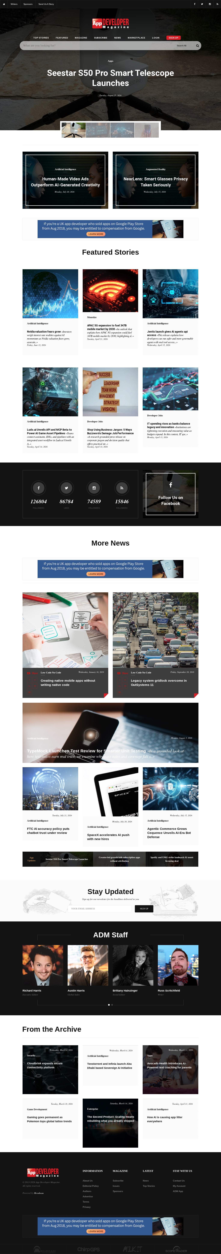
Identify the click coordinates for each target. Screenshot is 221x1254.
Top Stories (41, 38)
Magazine (81, 38)
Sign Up (173, 38)
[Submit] (197, 45)
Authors (87, 1191)
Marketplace (136, 38)
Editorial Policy (91, 1186)
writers (14, 4)
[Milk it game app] (133, 1249)
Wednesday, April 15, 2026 (158, 345)
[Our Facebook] (194, 4)
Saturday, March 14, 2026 (121, 1103)
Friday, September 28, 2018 (182, 672)
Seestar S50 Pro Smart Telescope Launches (67, 859)
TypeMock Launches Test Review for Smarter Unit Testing (105, 753)
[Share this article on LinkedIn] (29, 685)
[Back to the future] (4, 4)
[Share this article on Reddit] (35, 685)
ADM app (178, 1191)
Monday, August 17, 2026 (111, 93)
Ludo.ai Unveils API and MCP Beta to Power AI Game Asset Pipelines (50, 436)
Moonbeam (39, 1193)
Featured (62, 38)
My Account (179, 1186)
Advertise (88, 1196)
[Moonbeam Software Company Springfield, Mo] (45, 1249)
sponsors (27, 4)
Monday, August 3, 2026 (181, 737)
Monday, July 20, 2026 (64, 191)
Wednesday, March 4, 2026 (61, 1050)
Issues (116, 1186)
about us (88, 1180)
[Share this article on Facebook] (29, 679)
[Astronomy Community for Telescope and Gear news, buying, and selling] (176, 1249)
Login (156, 38)
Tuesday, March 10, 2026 (62, 1103)
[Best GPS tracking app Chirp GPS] (89, 1249)
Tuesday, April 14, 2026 (37, 446)
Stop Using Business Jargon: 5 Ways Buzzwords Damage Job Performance (110, 436)
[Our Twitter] (202, 4)
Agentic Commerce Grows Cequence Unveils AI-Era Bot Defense (169, 833)
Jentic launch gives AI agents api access (170, 337)
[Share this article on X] (35, 679)
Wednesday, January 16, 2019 (91, 672)
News (117, 38)
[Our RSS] (217, 4)
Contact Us (179, 1180)
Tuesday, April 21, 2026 (97, 339)
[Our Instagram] (209, 4)
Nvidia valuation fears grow (49, 337)
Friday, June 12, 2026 (36, 345)
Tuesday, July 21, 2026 (62, 815)
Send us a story (46, 4)
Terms (86, 1201)
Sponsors (118, 1191)
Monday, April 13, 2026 (157, 437)
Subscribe (100, 38)
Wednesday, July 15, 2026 (155, 191)
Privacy (87, 1207)
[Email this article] (29, 692)
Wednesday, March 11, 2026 (181, 1050)
